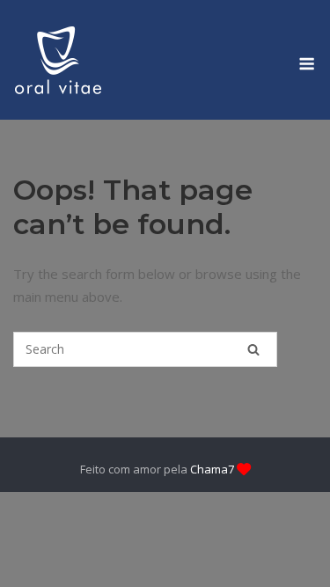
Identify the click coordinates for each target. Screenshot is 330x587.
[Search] (253, 349)
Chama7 (212, 469)
